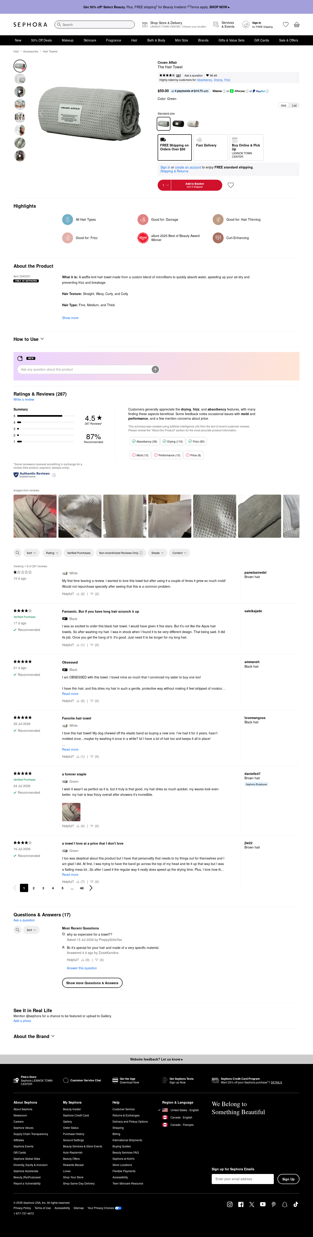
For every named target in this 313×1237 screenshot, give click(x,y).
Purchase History (73, 1134)
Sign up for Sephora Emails (233, 1169)
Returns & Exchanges (126, 1115)
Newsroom (20, 1115)
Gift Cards (261, 40)
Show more (70, 317)
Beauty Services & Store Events (82, 1146)
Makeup (68, 40)
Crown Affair (167, 63)
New (18, 40)
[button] (224, 91)
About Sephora (23, 1109)
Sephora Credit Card (76, 1115)
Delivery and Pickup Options (130, 1121)
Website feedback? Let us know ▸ (156, 1059)
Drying (218, 80)
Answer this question (82, 968)
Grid (283, 105)
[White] (193, 124)
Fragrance (113, 40)
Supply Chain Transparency (31, 1134)
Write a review (24, 399)
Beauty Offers (71, 1158)
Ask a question (193, 75)
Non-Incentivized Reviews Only (118, 553)
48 (82, 888)
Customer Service (124, 1109)
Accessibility (120, 1177)
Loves (67, 1171)
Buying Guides (122, 1146)
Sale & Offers (288, 40)
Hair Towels (50, 51)
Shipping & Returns (174, 171)
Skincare (90, 40)
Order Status (71, 1128)
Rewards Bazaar (73, 1165)
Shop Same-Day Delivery (79, 1183)
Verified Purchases (79, 553)
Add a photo (22, 1021)
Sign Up (288, 1179)
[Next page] (91, 888)
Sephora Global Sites (27, 1158)
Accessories (30, 51)
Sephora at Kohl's (124, 1158)
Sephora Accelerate (26, 1171)
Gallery (67, 1121)
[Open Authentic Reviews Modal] (54, 474)
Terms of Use (43, 1208)
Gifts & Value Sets (231, 40)
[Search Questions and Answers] (18, 930)
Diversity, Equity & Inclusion (31, 1165)
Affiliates (19, 1140)
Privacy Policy (22, 1208)
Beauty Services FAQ (126, 1152)
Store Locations (122, 1165)
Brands (203, 40)
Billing (116, 1134)
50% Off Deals (41, 40)
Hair (134, 40)
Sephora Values (23, 1128)
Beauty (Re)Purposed (27, 1177)
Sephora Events (23, 1146)
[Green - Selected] (163, 124)
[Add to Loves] (231, 185)
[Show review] (35, 516)
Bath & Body (156, 40)
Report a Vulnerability (27, 1183)
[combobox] (95, 24)
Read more (70, 693)
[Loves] (285, 24)
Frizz (227, 80)
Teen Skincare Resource (128, 1183)
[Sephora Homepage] (30, 24)
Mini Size (181, 40)
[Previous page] (15, 888)
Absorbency (204, 80)
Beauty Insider (72, 1109)
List (294, 105)
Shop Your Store (73, 1177)
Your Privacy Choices (101, 1208)
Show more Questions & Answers (92, 983)
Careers (19, 1121)
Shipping (118, 1128)
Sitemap (79, 1208)
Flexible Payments (124, 1171)
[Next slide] (137, 113)
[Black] (178, 124)
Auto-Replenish (72, 1152)
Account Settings (73, 1140)
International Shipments (127, 1140)
